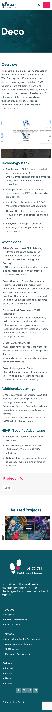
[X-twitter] (24, 690)
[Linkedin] (35, 690)
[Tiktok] (29, 690)
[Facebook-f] (18, 690)
